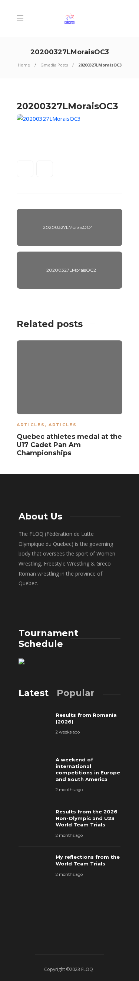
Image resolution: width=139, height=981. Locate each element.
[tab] (34, 692)
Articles (31, 424)
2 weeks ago (68, 732)
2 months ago (69, 789)
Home (24, 65)
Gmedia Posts (54, 65)
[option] (69, 400)
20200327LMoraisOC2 (71, 270)
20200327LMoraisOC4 (68, 227)
